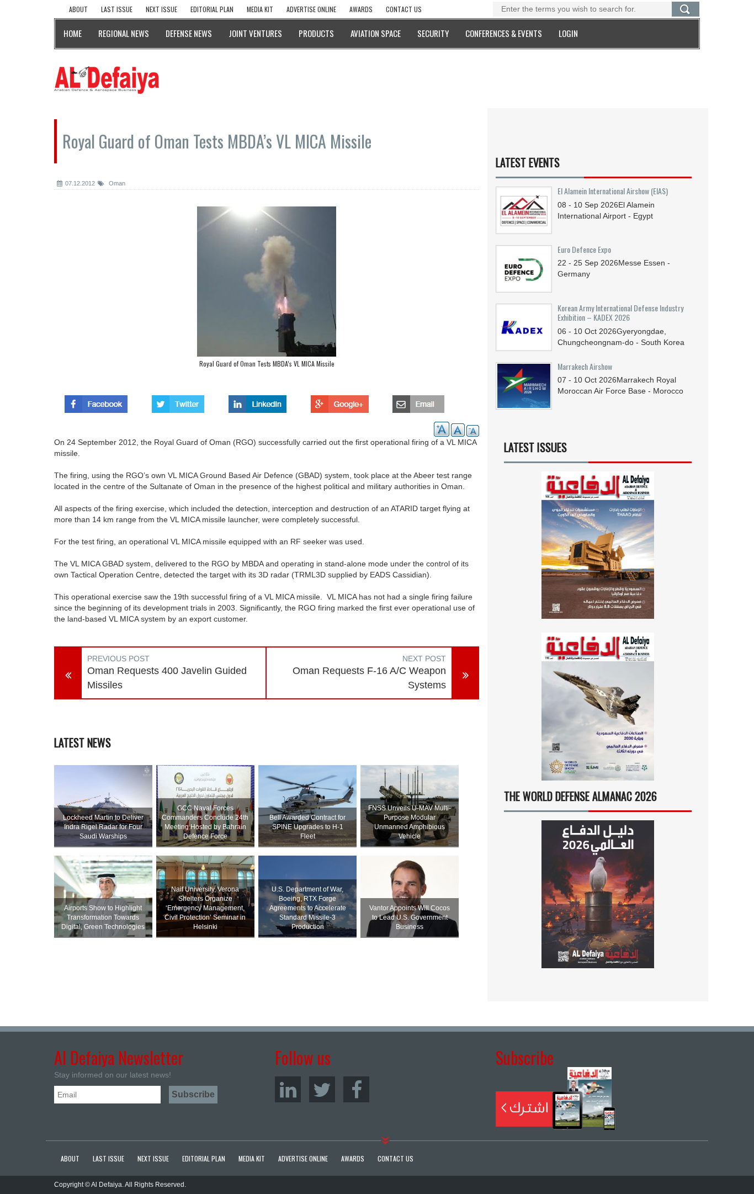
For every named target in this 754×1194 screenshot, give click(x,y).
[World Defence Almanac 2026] (598, 894)
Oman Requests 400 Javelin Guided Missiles (167, 678)
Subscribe (555, 1098)
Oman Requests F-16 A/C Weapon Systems (369, 678)
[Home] (106, 79)
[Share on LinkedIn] (257, 400)
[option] (266, 289)
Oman (116, 183)
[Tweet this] (178, 400)
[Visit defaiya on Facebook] (96, 400)
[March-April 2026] (598, 549)
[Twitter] (322, 1089)
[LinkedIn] (288, 1089)
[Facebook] (356, 1089)
